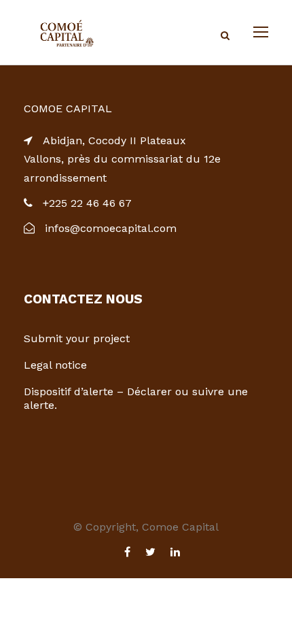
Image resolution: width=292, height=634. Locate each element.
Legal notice (55, 364)
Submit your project (77, 338)
